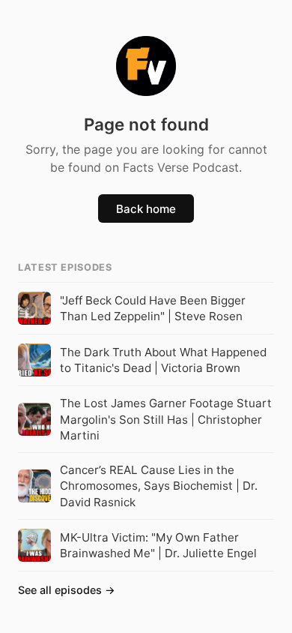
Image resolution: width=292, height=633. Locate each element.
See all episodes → (66, 590)
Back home (146, 209)
